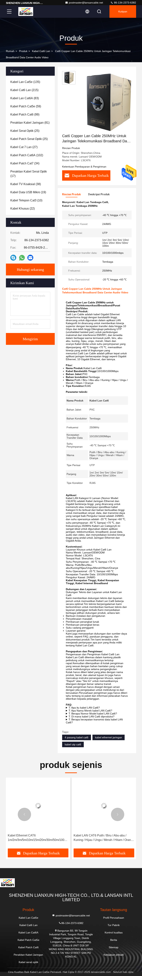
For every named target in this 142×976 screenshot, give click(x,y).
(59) (25, 106)
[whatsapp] (22, 258)
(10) (26, 200)
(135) (25, 81)
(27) (24, 147)
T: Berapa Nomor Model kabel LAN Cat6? (93, 713)
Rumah (10, 51)
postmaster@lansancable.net (86, 2)
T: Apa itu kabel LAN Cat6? (84, 707)
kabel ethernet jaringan (108, 737)
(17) (28, 174)
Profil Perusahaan (113, 917)
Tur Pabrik (114, 925)
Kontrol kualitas (114, 932)
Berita (113, 939)
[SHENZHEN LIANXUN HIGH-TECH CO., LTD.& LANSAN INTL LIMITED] (25, 11)
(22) (22, 208)
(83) (24, 98)
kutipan (122, 11)
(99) (24, 114)
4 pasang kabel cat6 (76, 737)
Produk (23, 51)
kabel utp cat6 (73, 744)
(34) (24, 163)
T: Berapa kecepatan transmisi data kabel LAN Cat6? (94, 721)
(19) (28, 192)
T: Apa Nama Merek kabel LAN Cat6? (90, 710)
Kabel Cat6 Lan (41, 51)
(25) (24, 130)
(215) (24, 90)
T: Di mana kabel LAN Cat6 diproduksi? (91, 716)
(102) (26, 155)
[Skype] (13, 257)
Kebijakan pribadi (114, 954)
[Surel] (30, 257)
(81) (30, 122)
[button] (24, 814)
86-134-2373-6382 (124, 2)
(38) (25, 184)
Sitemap (113, 947)
